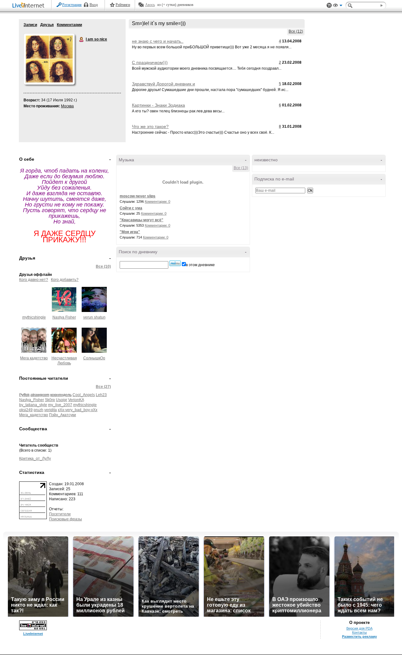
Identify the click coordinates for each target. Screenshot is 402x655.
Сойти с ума (131, 208)
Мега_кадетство (33, 415)
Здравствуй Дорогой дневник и (163, 83)
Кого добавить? (65, 279)
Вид (337, 6)
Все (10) (103, 266)
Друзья (47, 25)
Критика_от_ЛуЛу (35, 458)
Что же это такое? (150, 126)
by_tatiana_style (33, 405)
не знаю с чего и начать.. (157, 41)
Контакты (359, 632)
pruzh (38, 410)
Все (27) (103, 386)
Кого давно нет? (33, 279)
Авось (150, 5)
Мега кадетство (34, 358)
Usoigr (61, 400)
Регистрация (72, 5)
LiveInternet (29, 6)
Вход (94, 5)
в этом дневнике (200, 265)
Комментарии (69, 25)
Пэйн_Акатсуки (62, 415)
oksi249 (26, 410)
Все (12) (296, 31)
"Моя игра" (130, 232)
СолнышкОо (94, 358)
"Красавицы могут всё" (141, 220)
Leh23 (101, 395)
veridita (50, 410)
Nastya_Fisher (31, 400)
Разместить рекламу (359, 636)
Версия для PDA (359, 628)
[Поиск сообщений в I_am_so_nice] (175, 263)
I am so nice (81, 39)
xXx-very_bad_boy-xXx (77, 410)
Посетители (60, 514)
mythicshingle (34, 317)
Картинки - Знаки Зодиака (158, 105)
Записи (30, 25)
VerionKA (76, 400)
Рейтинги (123, 5)
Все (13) (241, 168)
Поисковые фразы (65, 519)
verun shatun (94, 317)
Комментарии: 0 (157, 201)
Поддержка (329, 5)
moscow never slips (137, 196)
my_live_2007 (60, 405)
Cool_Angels (84, 395)
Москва (67, 106)
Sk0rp (50, 400)
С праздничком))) (150, 62)
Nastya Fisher (64, 317)
